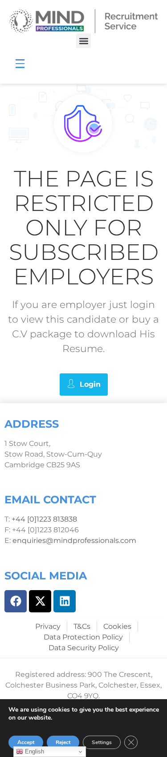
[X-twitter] (40, 601)
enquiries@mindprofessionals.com (74, 540)
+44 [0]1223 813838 (43, 519)
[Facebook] (15, 601)
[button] (83, 40)
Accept (25, 742)
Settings (102, 742)
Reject (63, 742)
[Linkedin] (64, 601)
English (33, 751)
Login (90, 384)
